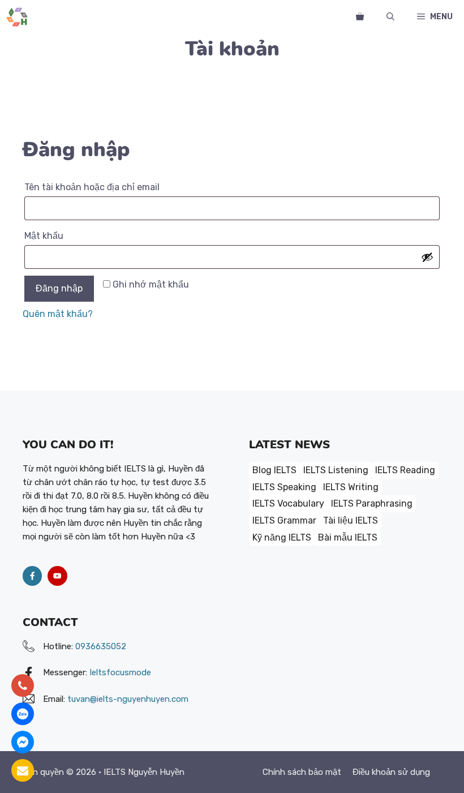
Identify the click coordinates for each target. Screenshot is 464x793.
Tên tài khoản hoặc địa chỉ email (105, 188)
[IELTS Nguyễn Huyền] (17, 17)
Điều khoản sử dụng (391, 772)
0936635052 (100, 646)
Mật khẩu (57, 237)
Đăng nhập (59, 288)
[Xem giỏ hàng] (360, 17)
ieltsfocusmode (120, 672)
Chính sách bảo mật (302, 772)
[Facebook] (32, 575)
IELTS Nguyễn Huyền (144, 772)
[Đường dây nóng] (22, 685)
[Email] (22, 770)
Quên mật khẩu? (58, 313)
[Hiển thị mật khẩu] (427, 257)
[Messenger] (22, 742)
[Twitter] (57, 575)
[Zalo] (22, 713)
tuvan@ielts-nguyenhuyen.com (127, 699)
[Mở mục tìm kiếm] (390, 17)
